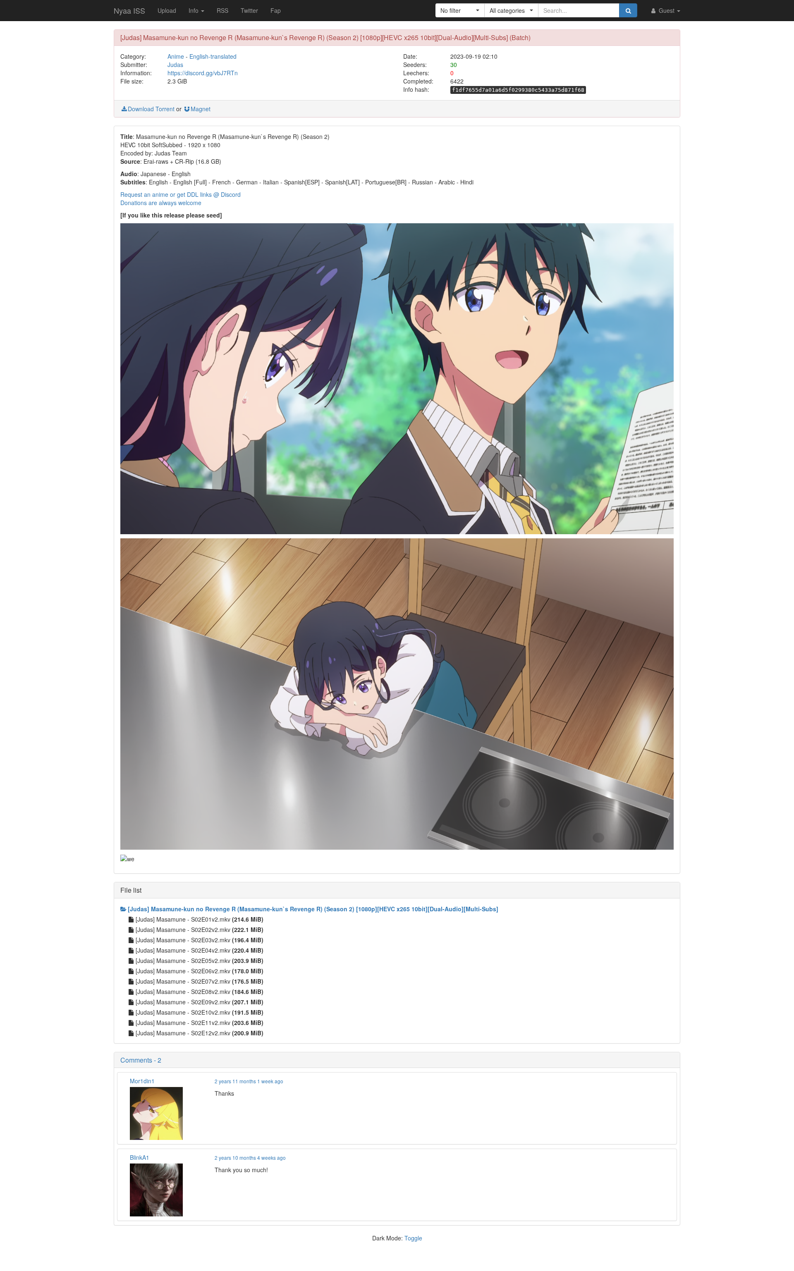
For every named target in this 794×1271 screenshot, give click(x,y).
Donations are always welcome (160, 202)
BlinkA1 (139, 1157)
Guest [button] (666, 10)
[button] (460, 10)
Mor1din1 (142, 1081)
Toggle (413, 1238)
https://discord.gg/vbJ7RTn (202, 73)
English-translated (213, 56)
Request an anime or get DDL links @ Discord (180, 194)
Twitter (249, 10)
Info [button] (194, 10)
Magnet (200, 109)
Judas (175, 64)
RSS (222, 10)
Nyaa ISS (129, 10)
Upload (167, 10)
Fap (275, 10)
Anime (175, 56)
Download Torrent (151, 109)
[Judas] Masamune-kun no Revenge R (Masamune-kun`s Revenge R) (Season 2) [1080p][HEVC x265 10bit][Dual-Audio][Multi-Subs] (313, 909)
